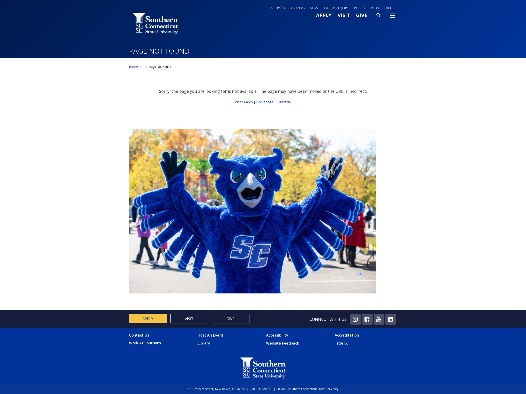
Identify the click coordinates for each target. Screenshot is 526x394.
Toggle (393, 17)
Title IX (341, 343)
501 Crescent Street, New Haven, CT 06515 (216, 389)
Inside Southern (383, 8)
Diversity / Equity (335, 8)
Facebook (367, 319)
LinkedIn (390, 319)
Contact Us (139, 335)
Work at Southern (145, 343)
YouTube (379, 319)
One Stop (359, 8)
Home (133, 67)
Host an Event (210, 335)
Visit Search (244, 102)
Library (203, 343)
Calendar (298, 8)
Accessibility (277, 335)
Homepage (264, 102)
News (314, 8)
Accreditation (347, 335)
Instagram (355, 319)
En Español (277, 8)
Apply (323, 15)
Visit (344, 15)
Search (378, 16)
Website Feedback (282, 343)
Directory (284, 102)
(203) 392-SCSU (261, 389)
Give (361, 15)
